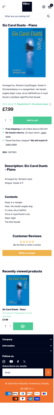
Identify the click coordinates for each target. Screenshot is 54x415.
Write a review (27, 252)
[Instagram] (3, 361)
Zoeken (48, 16)
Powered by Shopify (39, 383)
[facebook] (18, 361)
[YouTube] (11, 361)
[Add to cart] (23, 326)
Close (27, 339)
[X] (24, 361)
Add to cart (32, 120)
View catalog (4, 6)
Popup (50, 104)
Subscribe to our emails (14, 366)
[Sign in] (43, 6)
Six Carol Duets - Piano (14, 309)
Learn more (11, 144)
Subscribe (48, 372)
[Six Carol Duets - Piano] (17, 290)
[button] (11, 117)
